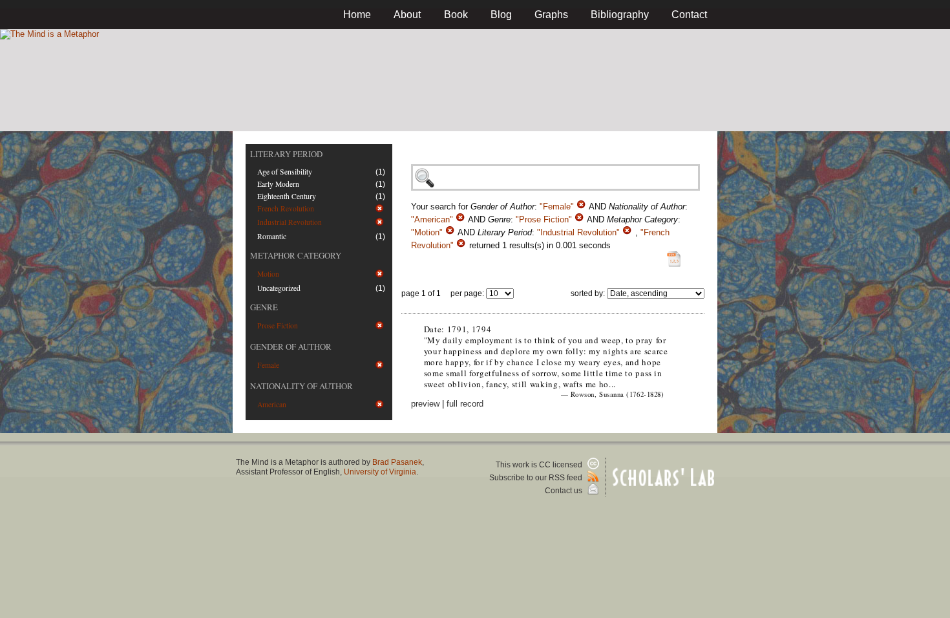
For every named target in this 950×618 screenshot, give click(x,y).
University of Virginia (380, 471)
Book (456, 14)
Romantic (271, 236)
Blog (501, 14)
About (407, 14)
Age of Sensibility (284, 171)
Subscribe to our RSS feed (536, 477)
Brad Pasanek (397, 462)
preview (425, 404)
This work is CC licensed (540, 464)
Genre (264, 307)
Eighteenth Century (286, 196)
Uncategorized (279, 288)
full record (465, 404)
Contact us (564, 490)
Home (357, 14)
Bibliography (620, 14)
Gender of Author (291, 346)
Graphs (551, 14)
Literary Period (286, 154)
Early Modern (278, 184)
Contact (689, 14)
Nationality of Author (301, 386)
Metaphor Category (295, 255)
